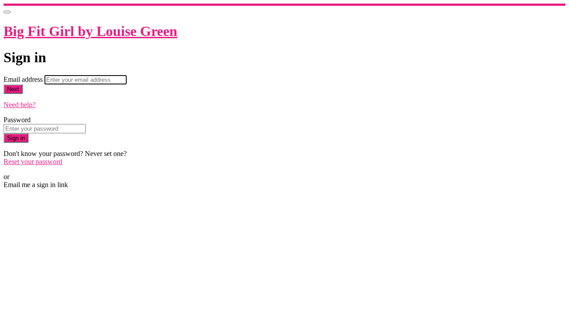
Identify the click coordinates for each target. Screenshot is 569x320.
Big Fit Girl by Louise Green (90, 31)
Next (13, 89)
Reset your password (33, 161)
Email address (24, 79)
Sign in (16, 138)
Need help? (20, 104)
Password (17, 120)
